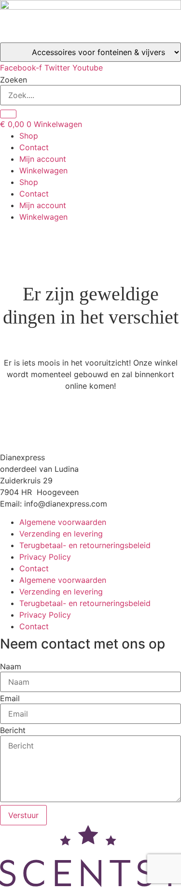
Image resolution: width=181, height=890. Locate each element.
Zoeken (13, 80)
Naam (10, 666)
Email (10, 698)
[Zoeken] (8, 114)
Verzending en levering (61, 533)
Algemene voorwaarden (62, 522)
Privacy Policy (45, 557)
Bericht (13, 730)
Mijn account (42, 159)
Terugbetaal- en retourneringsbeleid (85, 545)
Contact (34, 147)
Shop (28, 136)
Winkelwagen (43, 170)
